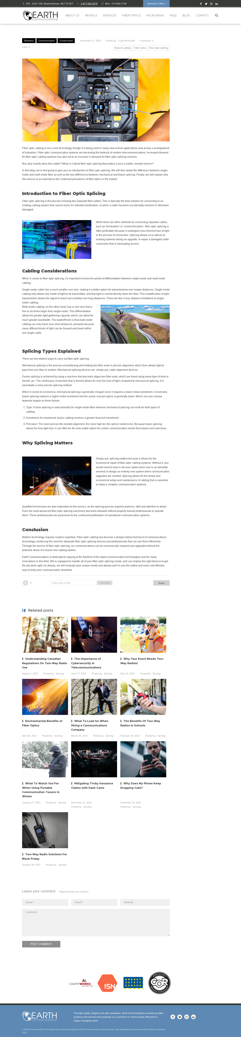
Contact (202, 15)
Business (29, 40)
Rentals (91, 15)
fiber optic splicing (159, 48)
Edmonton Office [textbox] (156, 3)
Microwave (155, 15)
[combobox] (156, 3)
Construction (66, 40)
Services (109, 15)
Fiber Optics (131, 15)
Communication (47, 40)
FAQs (173, 15)
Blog (186, 15)
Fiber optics (140, 48)
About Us (72, 15)
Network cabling (122, 48)
